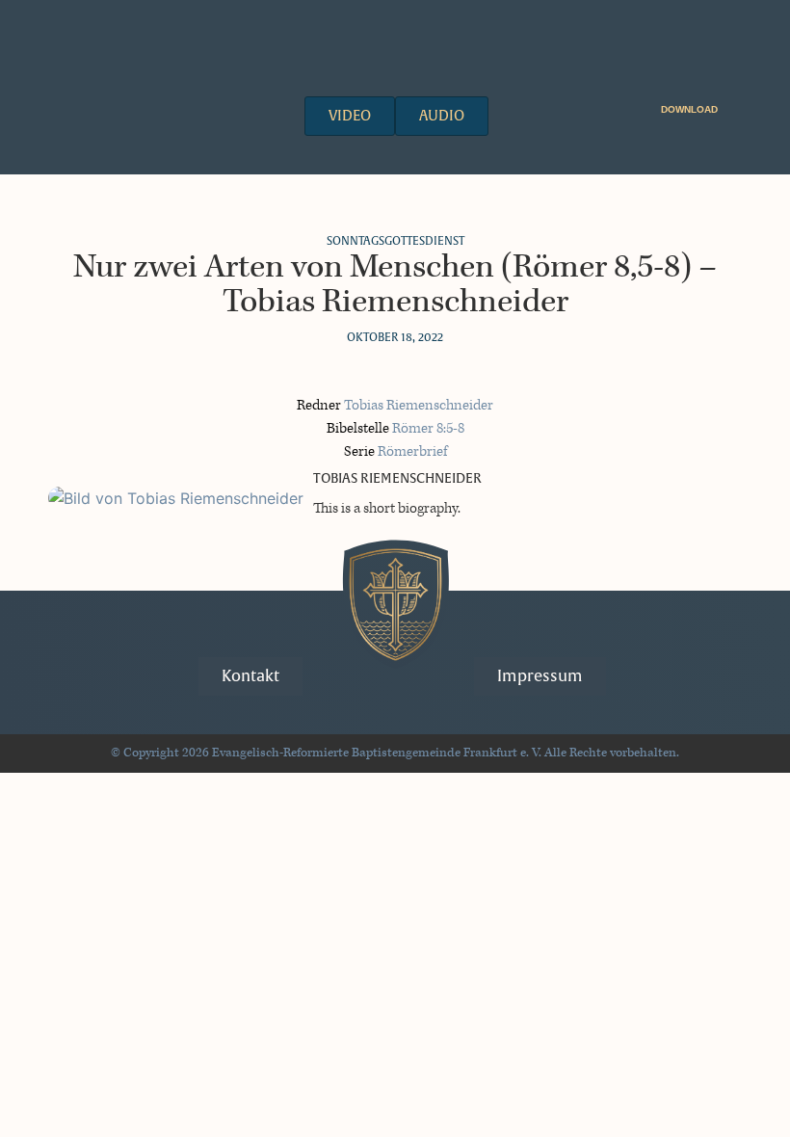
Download (689, 109)
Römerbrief (412, 451)
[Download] (730, 106)
